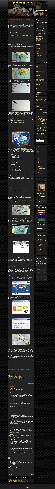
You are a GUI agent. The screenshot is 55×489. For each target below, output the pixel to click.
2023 (37, 148)
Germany (38, 30)
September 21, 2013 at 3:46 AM (14, 437)
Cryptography (37, 119)
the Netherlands (43, 30)
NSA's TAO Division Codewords (40, 71)
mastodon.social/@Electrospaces (41, 37)
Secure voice (43, 127)
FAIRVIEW (23, 42)
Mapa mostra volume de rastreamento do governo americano (18, 374)
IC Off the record (43, 240)
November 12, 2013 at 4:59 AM (14, 464)
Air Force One (37, 116)
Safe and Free (43, 249)
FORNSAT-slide (18, 35)
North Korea (44, 124)
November (39, 161)
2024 (37, 147)
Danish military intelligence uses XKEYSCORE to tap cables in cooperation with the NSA (41, 106)
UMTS (39, 129)
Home (21, 474)
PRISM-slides (23, 35)
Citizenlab (41, 250)
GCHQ (43, 120)
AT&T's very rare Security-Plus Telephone (41, 49)
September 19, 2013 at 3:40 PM (14, 432)
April (38, 172)
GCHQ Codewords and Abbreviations (40, 80)
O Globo (20, 27)
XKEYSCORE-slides (28, 35)
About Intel (43, 236)
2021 (37, 150)
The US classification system (39, 76)
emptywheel (40, 239)
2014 (37, 158)
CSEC (42, 119)
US (41, 129)
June (38, 170)
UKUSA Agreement (12, 152)
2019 (37, 152)
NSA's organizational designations (40, 72)
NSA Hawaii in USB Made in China (17, 376)
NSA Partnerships (42, 125)
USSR (46, 129)
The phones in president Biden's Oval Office (15, 480)
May (38, 171)
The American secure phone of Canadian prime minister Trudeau (41, 53)
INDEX (38, 26)
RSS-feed (38, 40)
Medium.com (42, 234)
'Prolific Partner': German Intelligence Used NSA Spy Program (19, 378)
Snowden (42, 128)
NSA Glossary (38, 75)
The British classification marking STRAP (41, 100)
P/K (10, 392)
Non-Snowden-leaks (38, 124)
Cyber (45, 119)
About (37, 89)
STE (45, 128)
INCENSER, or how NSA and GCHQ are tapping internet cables (41, 103)
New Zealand (44, 123)
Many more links (39, 253)
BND (23, 356)
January (39, 174)
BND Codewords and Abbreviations (40, 83)
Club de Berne (44, 118)
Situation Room (38, 128)
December (39, 160)
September (39, 163)
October (39, 162)
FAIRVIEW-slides (13, 35)
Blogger (29, 487)
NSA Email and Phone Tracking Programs (18, 375)
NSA (11, 384)
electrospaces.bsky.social (40, 38)
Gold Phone (45, 121)
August (39, 164)
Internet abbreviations (38, 85)
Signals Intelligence (39, 20)
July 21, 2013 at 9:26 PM (13, 390)
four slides (24, 197)
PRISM (13, 384)
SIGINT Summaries (41, 245)
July (38, 165)
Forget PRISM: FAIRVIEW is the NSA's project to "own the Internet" (19, 377)
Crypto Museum (43, 235)
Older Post (32, 474)
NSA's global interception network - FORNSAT (22, 190)
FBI (36, 120)
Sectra (39, 127)
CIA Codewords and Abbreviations (40, 79)
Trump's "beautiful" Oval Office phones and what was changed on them (18, 481)
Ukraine (37, 129)
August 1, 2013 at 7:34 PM (13, 417)
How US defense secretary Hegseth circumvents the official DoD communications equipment (40, 55)
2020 (37, 151)
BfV (23, 354)
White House (44, 130)
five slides (16, 197)
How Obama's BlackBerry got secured (41, 99)
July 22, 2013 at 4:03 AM (13, 404)
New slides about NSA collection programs (40, 167)
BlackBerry (44, 116)
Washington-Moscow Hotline (40, 193)
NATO (36, 123)
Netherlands (40, 123)
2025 (37, 146)
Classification (38, 118)
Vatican (38, 130)
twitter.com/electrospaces (40, 36)
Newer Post (10, 474)
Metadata (45, 122)
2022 (37, 149)
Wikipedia (20, 219)
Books (37, 88)
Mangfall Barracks (13, 175)
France (39, 120)
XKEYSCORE (28, 268)
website (26, 236)
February (39, 173)
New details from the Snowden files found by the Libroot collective (41, 46)
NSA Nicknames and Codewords (40, 70)
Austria (41, 116)
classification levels (43, 206)
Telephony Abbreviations (39, 84)
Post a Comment (11, 470)
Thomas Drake (19, 112)
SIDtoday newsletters (42, 244)
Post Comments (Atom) (23, 477)
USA (43, 129)
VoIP (40, 130)
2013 (37, 159)
